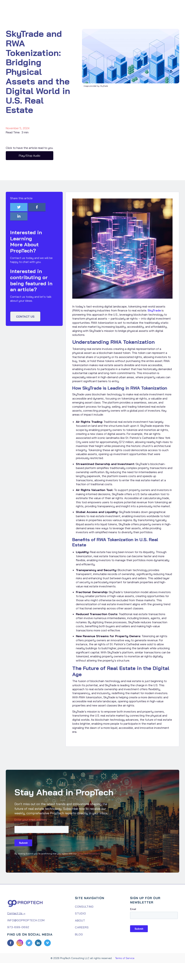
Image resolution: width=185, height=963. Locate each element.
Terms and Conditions (88, 853)
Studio (80, 913)
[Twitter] (29, 943)
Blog (79, 934)
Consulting (84, 906)
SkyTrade (154, 310)
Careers (82, 927)
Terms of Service (124, 958)
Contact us (25, 316)
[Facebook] (10, 943)
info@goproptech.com (26, 920)
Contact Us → (16, 913)
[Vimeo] (47, 943)
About (80, 920)
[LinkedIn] (38, 943)
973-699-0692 (18, 927)
